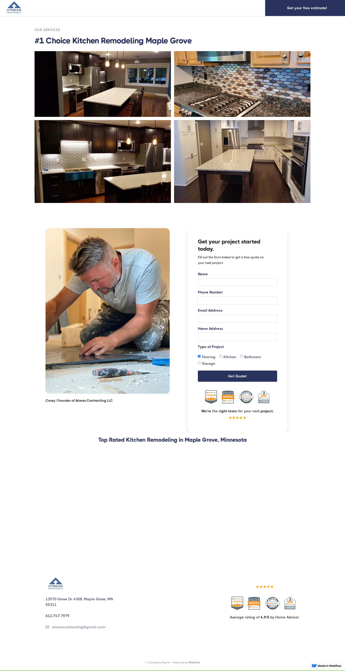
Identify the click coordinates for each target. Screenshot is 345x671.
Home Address (210, 329)
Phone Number (210, 292)
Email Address (210, 310)
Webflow (194, 662)
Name (203, 274)
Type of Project (211, 347)
